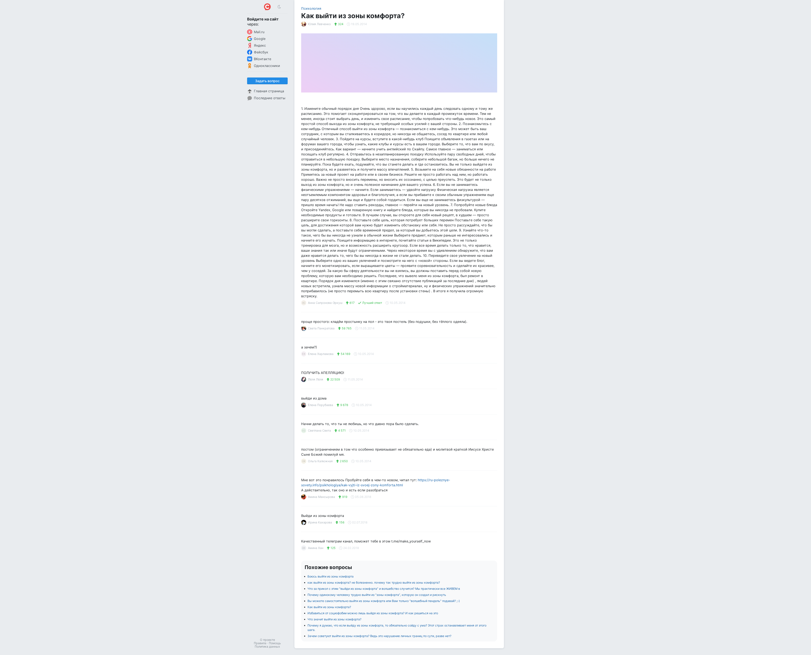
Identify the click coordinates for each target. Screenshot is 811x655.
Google (259, 39)
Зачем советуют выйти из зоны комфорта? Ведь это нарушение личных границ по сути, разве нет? (379, 636)
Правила (260, 643)
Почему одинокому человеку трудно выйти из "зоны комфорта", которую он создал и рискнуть (377, 595)
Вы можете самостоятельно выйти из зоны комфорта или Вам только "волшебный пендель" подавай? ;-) (384, 601)
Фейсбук (261, 52)
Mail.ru (259, 32)
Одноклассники (267, 66)
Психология (311, 8)
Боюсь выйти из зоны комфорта (331, 576)
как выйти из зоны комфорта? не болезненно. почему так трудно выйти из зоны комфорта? (374, 582)
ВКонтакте (262, 59)
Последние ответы (269, 98)
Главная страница (269, 91)
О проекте (267, 639)
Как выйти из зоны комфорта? (329, 607)
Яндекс (260, 45)
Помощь (275, 643)
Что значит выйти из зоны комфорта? (334, 619)
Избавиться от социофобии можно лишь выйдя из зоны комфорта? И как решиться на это (373, 613)
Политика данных (267, 646)
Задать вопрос (267, 81)
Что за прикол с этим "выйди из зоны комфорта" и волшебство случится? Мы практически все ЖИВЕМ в (384, 588)
